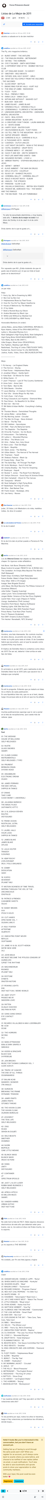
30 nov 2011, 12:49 (24, 33)
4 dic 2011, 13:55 (24, 1396)
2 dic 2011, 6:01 (23, 285)
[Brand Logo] (5, 5)
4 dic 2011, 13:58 (20, 1413)
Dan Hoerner (8, 505)
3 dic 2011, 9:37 (23, 666)
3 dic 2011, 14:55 (20, 1218)
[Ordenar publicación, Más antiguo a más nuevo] (4, 24)
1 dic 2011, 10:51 (24, 240)
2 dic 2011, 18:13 (23, 538)
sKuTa (6, 555)
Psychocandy (8, 1256)
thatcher (7, 33)
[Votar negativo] (39, 42)
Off (3, 18)
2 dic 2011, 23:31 (21, 555)
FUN (5, 1218)
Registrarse (8, 1481)
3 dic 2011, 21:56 (23, 1271)
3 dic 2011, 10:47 (23, 709)
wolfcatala (7, 1396)
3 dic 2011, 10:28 (25, 686)
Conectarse (19, 1481)
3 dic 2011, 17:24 (26, 1256)
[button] (3, 1497)
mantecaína (8, 631)
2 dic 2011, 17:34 (34, 523)
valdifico (7, 48)
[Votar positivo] (31, 42)
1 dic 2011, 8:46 (24, 206)
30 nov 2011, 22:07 (24, 48)
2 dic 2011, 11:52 (26, 505)
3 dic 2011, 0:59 (25, 631)
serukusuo (7, 206)
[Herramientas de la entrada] (43, 42)
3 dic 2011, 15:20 (23, 1241)
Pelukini (6, 666)
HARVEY (7, 538)
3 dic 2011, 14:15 (21, 729)
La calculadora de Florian (12, 523)
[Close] (42, 1440)
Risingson (7, 240)
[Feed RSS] (28, 18)
